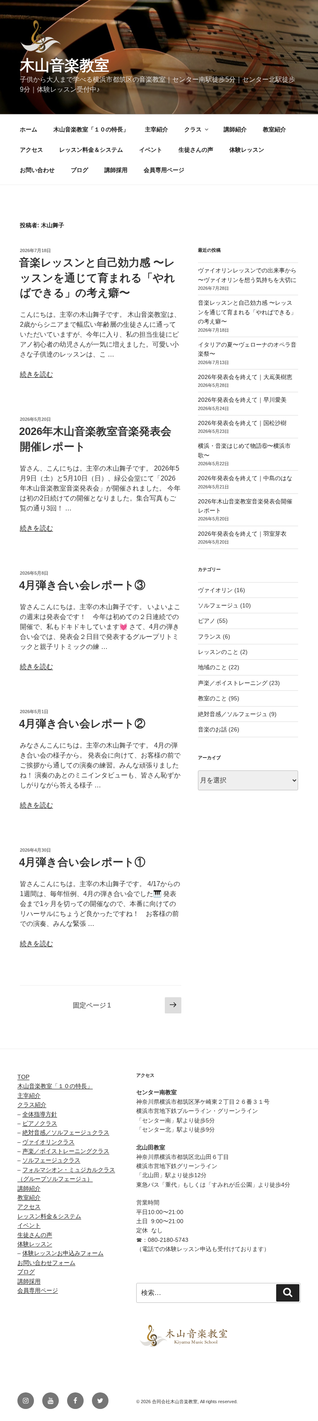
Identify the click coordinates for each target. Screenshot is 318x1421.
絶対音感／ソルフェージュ (232, 714)
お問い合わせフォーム (46, 1262)
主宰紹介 (156, 129)
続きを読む (36, 374)
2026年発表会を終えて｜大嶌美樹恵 (245, 377)
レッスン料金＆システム (91, 149)
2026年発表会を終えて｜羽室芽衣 (242, 533)
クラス (193, 129)
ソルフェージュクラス (51, 1160)
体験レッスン (246, 149)
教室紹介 (274, 129)
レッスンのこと (218, 652)
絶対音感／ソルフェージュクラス (65, 1132)
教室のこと (212, 698)
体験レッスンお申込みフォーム (63, 1253)
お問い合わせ (37, 170)
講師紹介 (235, 129)
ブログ (79, 170)
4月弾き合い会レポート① (82, 862)
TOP (23, 1077)
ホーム (28, 129)
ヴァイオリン (215, 590)
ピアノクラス (39, 1123)
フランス (209, 636)
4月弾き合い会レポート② (82, 723)
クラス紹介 (31, 1104)
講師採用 (116, 170)
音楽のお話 (212, 729)
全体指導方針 (39, 1114)
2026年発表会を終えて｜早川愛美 (242, 399)
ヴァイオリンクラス (48, 1142)
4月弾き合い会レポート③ (82, 585)
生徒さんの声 (195, 149)
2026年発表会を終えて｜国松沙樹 (242, 423)
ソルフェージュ (218, 605)
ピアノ (206, 620)
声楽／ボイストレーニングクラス (65, 1151)
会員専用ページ (164, 170)
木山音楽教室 (64, 65)
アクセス (31, 149)
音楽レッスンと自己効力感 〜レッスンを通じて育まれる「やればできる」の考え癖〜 (97, 277)
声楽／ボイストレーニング (232, 683)
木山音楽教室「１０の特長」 (91, 129)
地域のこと (212, 667)
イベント (150, 149)
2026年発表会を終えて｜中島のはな (245, 478)
